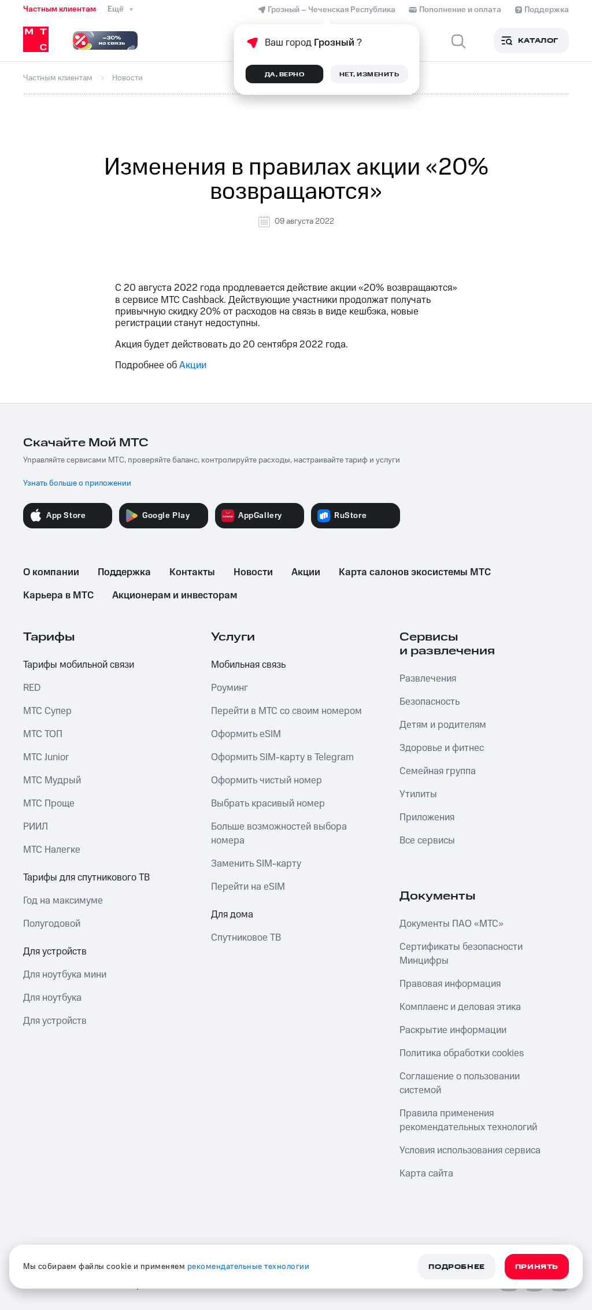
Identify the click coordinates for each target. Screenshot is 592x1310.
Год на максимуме (63, 901)
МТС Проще (49, 804)
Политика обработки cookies (461, 1053)
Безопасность (429, 702)
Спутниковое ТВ (246, 938)
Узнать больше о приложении (77, 483)
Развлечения (427, 679)
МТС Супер (47, 711)
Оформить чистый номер (266, 780)
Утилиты (418, 794)
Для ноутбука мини (64, 975)
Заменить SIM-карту (256, 864)
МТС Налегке (51, 850)
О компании (51, 572)
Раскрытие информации (452, 1030)
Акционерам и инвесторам (174, 595)
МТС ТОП (42, 734)
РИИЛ (35, 827)
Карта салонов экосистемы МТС (415, 572)
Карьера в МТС (58, 595)
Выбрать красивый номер (268, 804)
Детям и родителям (442, 725)
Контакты (192, 572)
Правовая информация (450, 984)
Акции (192, 365)
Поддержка (124, 572)
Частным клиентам (59, 9)
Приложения (426, 817)
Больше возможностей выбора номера (279, 834)
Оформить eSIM (246, 734)
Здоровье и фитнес (441, 748)
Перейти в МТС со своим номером (286, 711)
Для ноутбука (52, 998)
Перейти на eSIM (248, 887)
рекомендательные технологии (248, 1266)
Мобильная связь (248, 665)
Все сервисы (427, 841)
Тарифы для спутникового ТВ (86, 878)
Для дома (232, 915)
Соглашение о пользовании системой (459, 1083)
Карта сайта (426, 1174)
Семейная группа (437, 771)
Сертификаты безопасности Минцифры (461, 954)
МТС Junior (46, 757)
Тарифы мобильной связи (78, 665)
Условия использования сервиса (470, 1150)
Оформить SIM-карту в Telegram (282, 757)
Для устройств (55, 952)
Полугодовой (51, 924)
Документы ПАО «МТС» (451, 924)
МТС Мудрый (52, 780)
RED (31, 688)
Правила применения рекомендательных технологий (468, 1120)
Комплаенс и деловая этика (460, 1007)
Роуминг (229, 688)
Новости (253, 572)
